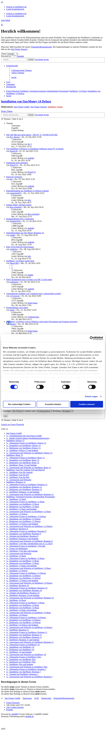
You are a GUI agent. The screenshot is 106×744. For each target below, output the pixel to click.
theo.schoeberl (16, 207)
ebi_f (30, 144)
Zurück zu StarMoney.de (16, 7)
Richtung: (57, 411)
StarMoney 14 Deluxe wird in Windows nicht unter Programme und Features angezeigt (41, 321)
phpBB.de (29, 716)
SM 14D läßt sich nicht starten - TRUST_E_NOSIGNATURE (32, 135)
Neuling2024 (15, 221)
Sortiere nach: (31, 411)
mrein (12, 310)
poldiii (12, 235)
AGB (36, 698)
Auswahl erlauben (53, 404)
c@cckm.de (15, 296)
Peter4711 (14, 165)
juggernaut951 (16, 193)
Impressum (27, 698)
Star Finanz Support (19, 49)
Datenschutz (46, 698)
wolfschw (14, 249)
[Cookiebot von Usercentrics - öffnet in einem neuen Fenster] (91, 338)
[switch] (40, 387)
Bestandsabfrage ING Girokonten (20, 219)
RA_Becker (15, 137)
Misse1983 (14, 263)
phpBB (14, 714)
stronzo (13, 324)
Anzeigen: (7, 411)
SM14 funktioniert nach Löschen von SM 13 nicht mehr (29, 279)
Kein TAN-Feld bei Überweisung (20, 247)
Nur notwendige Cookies (19, 404)
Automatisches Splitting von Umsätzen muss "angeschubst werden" (33, 293)
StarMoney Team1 (55, 107)
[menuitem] (21, 70)
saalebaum (14, 282)
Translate (20, 56)
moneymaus (32, 303)
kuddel (30, 275)
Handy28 (13, 151)
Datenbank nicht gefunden (17, 163)
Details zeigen (91, 396)
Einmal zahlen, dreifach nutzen (18, 205)
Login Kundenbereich (15, 9)
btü (11, 179)
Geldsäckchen (33, 317)
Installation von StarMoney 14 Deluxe (26, 101)
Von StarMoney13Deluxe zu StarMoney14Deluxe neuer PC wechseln (34, 149)
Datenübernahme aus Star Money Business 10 (25, 233)
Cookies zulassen (87, 404)
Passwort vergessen (14, 177)
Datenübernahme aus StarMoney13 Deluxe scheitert (27, 191)
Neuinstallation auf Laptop (17, 307)
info (29, 200)
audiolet (31, 158)
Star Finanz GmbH (21, 107)
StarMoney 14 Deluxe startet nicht (20, 261)
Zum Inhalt (5, 20)
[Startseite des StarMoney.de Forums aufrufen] (2, 2)
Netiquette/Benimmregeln (41, 47)
